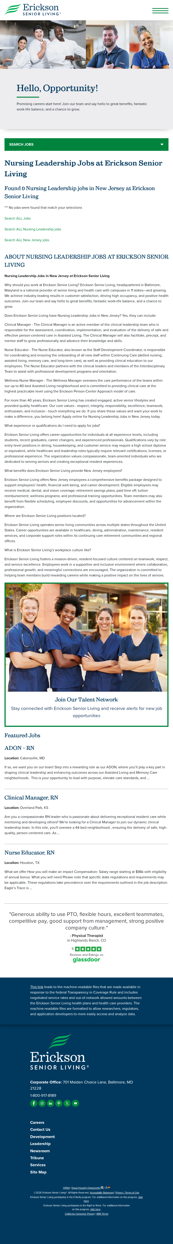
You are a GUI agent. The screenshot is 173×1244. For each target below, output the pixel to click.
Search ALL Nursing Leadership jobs (33, 229)
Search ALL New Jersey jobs (27, 240)
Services (38, 1165)
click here (95, 1209)
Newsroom (40, 1151)
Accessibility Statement (102, 1192)
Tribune (37, 1158)
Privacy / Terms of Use (127, 1192)
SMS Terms (102, 1214)
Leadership (40, 1144)
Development (42, 1137)
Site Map (38, 1172)
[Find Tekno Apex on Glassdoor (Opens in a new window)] (86, 961)
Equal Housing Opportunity (86, 1188)
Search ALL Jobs (18, 218)
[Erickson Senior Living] (86, 10)
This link (36, 986)
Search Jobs (21, 144)
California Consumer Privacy (80, 1214)
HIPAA (66, 1188)
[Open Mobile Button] (160, 10)
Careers (37, 1122)
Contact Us (40, 1129)
